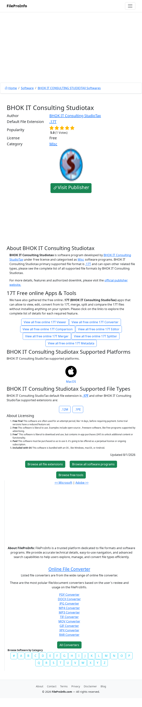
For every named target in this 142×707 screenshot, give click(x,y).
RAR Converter (69, 635)
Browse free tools (71, 475)
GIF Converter (69, 626)
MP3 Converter (69, 612)
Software (27, 88)
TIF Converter (69, 617)
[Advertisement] (71, 56)
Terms (64, 686)
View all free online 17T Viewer (45, 322)
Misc (53, 143)
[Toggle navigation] (130, 6)
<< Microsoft (63, 483)
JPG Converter (69, 603)
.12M (64, 409)
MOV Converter (69, 621)
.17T (52, 121)
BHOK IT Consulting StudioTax (75, 115)
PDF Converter (69, 595)
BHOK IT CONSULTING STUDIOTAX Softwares (69, 88)
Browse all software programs (93, 464)
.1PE (78, 409)
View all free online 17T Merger (47, 336)
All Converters (69, 645)
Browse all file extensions (45, 464)
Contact (51, 686)
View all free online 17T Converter (95, 322)
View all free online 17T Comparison (48, 329)
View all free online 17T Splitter (95, 336)
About (39, 686)
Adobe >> (82, 483)
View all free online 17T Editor (98, 329)
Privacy (75, 686)
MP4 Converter (69, 608)
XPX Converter (69, 630)
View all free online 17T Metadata (71, 343)
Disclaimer (90, 686)
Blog (103, 686)
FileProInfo (17, 5)
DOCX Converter (69, 599)
